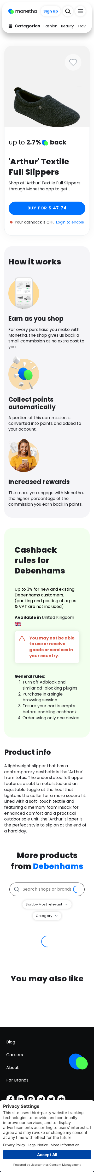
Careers (14, 1055)
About (12, 1068)
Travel (83, 26)
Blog (10, 1042)
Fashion (50, 26)
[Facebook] (10, 1099)
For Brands (17, 1080)
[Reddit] (61, 1099)
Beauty (67, 26)
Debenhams (58, 866)
